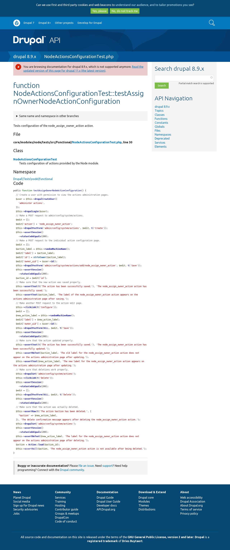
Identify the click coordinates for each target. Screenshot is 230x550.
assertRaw (30, 411)
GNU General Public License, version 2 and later (161, 537)
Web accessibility (191, 497)
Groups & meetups (67, 513)
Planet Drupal (22, 497)
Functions (161, 118)
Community (63, 492)
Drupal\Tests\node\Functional (33, 179)
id (52, 261)
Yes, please (99, 11)
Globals (160, 126)
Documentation (107, 492)
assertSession (33, 232)
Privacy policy (189, 513)
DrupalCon (62, 517)
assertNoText (32, 353)
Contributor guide (66, 509)
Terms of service (191, 509)
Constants (161, 122)
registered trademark (102, 541)
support (107, 465)
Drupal (199, 537)
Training (60, 501)
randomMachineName (55, 249)
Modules (144, 501)
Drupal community (72, 469)
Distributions (147, 509)
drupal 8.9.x (24, 56)
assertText (31, 286)
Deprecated (162, 138)
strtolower (39, 257)
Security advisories (25, 509)
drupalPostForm (33, 228)
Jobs (16, 513)
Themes (144, 505)
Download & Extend (152, 492)
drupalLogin (31, 211)
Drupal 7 (29, 22)
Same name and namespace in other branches (49, 116)
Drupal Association (192, 501)
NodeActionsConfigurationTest (35, 159)
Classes (160, 114)
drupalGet (30, 374)
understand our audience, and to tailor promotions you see (154, 4)
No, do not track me (125, 11)
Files (157, 130)
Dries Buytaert (132, 541)
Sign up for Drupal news (28, 505)
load (40, 444)
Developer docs (107, 505)
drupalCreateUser (45, 199)
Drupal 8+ (44, 22)
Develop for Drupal (89, 22)
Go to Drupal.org (16, 22)
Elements (161, 146)
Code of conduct (66, 521)
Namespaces (163, 134)
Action (32, 444)
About (184, 492)
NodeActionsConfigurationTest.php (79, 56)
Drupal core (146, 497)
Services (160, 142)
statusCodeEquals (31, 236)
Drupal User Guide (108, 501)
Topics (159, 110)
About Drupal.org (191, 505)
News (17, 492)
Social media (21, 501)
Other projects (64, 22)
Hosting (60, 505)
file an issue (86, 465)
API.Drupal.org (106, 509)
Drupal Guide (105, 497)
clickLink (30, 307)
